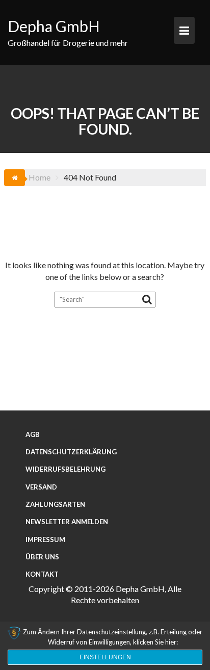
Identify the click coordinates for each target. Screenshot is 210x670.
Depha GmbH (54, 26)
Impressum (45, 539)
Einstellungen (105, 657)
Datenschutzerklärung (71, 452)
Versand (41, 487)
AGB (32, 434)
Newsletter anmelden (66, 522)
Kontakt (42, 574)
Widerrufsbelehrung (65, 469)
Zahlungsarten (55, 504)
